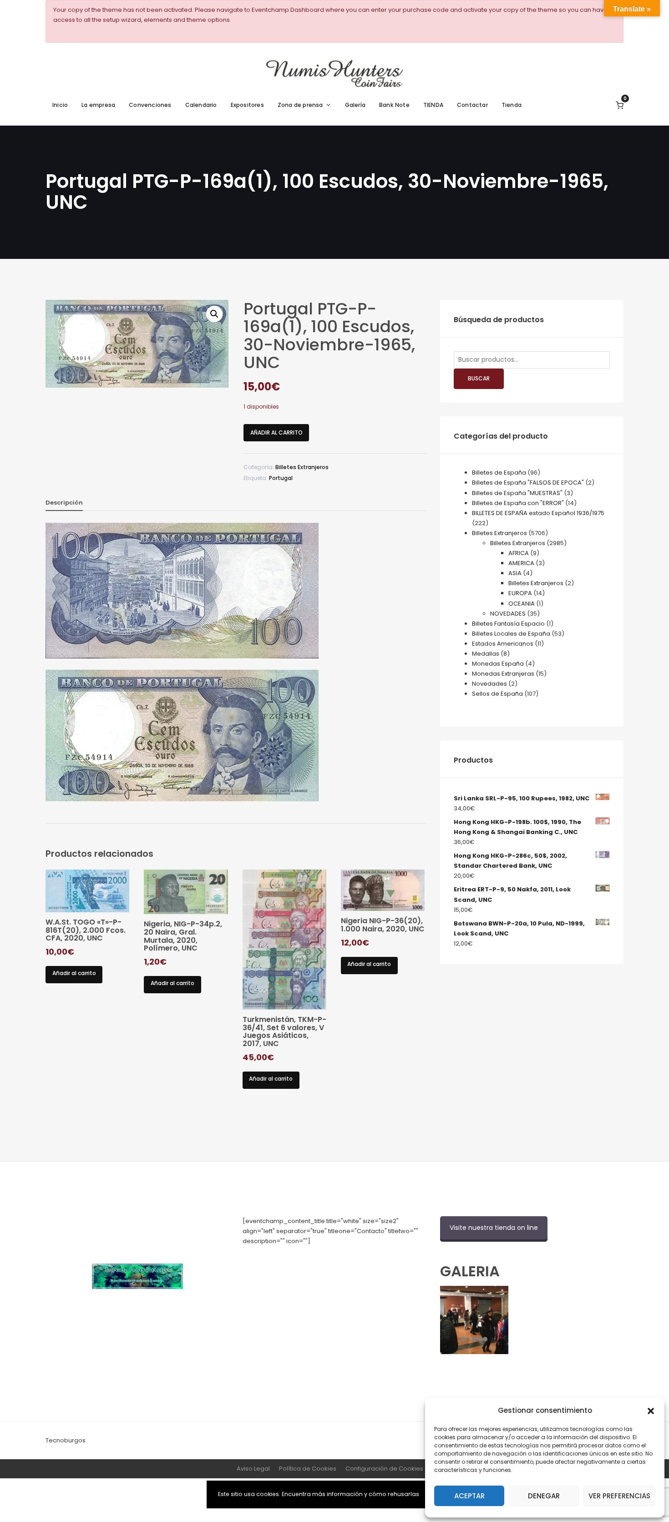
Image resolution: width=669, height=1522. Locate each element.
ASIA (515, 573)
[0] (619, 105)
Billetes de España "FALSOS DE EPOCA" (528, 482)
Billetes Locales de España (511, 633)
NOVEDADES (508, 613)
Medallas (485, 653)
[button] (650, 1410)
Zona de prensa (300, 105)
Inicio (60, 105)
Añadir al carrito (276, 432)
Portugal (281, 478)
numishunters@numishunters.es (290, 1261)
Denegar (544, 1496)
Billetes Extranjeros (302, 467)
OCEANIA (521, 603)
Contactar (472, 105)
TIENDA (433, 105)
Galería (355, 105)
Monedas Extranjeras (503, 673)
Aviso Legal (253, 1468)
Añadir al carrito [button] (74, 973)
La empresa (98, 105)
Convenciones (150, 105)
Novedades (489, 683)
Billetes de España (499, 472)
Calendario (201, 105)
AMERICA (521, 563)
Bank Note (394, 105)
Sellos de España (497, 693)
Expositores (247, 105)
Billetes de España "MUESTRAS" (517, 493)
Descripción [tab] (64, 502)
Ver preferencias (619, 1496)
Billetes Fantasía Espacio (508, 623)
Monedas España (498, 663)
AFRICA (518, 553)
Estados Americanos (502, 643)
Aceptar (469, 1496)
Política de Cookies (307, 1468)
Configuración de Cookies (384, 1468)
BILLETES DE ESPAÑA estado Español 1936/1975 (538, 513)
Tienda (512, 105)
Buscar (479, 378)
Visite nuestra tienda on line (494, 1227)
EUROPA (520, 593)
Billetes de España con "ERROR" (518, 503)
